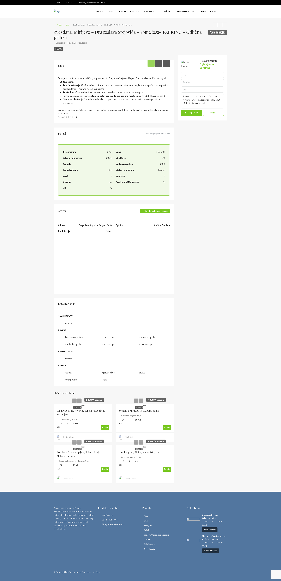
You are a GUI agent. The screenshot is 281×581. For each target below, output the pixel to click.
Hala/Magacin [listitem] (149, 544)
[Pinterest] (224, 574)
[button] (215, 25)
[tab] (151, 63)
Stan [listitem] (146, 516)
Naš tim (167, 11)
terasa (104, 379)
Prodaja (122, 11)
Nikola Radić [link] (129, 437)
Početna (99, 11)
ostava (142, 372)
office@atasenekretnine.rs (113, 524)
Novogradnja (150, 11)
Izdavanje (134, 11)
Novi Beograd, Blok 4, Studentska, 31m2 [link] (140, 452)
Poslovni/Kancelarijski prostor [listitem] (156, 535)
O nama (110, 11)
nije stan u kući (108, 372)
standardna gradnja (73, 344)
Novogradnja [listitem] (149, 549)
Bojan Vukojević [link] (130, 479)
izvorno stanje (108, 337)
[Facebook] (199, 574)
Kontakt (213, 11)
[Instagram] (209, 574)
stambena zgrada (147, 337)
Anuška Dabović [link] (68, 437)
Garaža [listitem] (147, 539)
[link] (83, 405)
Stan (67, 25)
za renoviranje (145, 344)
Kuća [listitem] (146, 521)
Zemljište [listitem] (148, 525)
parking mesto (71, 379)
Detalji (105, 427)
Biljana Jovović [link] (68, 479)
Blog (203, 11)
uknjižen (68, 358)
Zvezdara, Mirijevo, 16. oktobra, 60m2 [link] (139, 410)
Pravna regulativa (185, 11)
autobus (68, 323)
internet (68, 372)
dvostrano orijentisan (74, 337)
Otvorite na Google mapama (156, 211)
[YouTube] (219, 574)
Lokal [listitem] (146, 530)
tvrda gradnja (108, 344)
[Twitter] (204, 574)
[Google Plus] (214, 574)
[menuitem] (223, 12)
